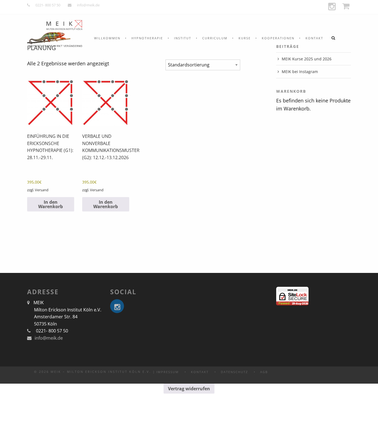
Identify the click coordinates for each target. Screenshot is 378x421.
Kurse (245, 38)
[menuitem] (107, 38)
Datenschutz (234, 371)
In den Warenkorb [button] (50, 204)
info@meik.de (88, 4)
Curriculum (214, 38)
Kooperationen (278, 38)
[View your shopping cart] (346, 6)
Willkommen (107, 38)
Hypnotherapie (147, 38)
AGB (264, 371)
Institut (182, 38)
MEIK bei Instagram (300, 71)
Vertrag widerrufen (189, 389)
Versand (41, 189)
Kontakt (314, 38)
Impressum (167, 371)
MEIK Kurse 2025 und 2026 (307, 58)
